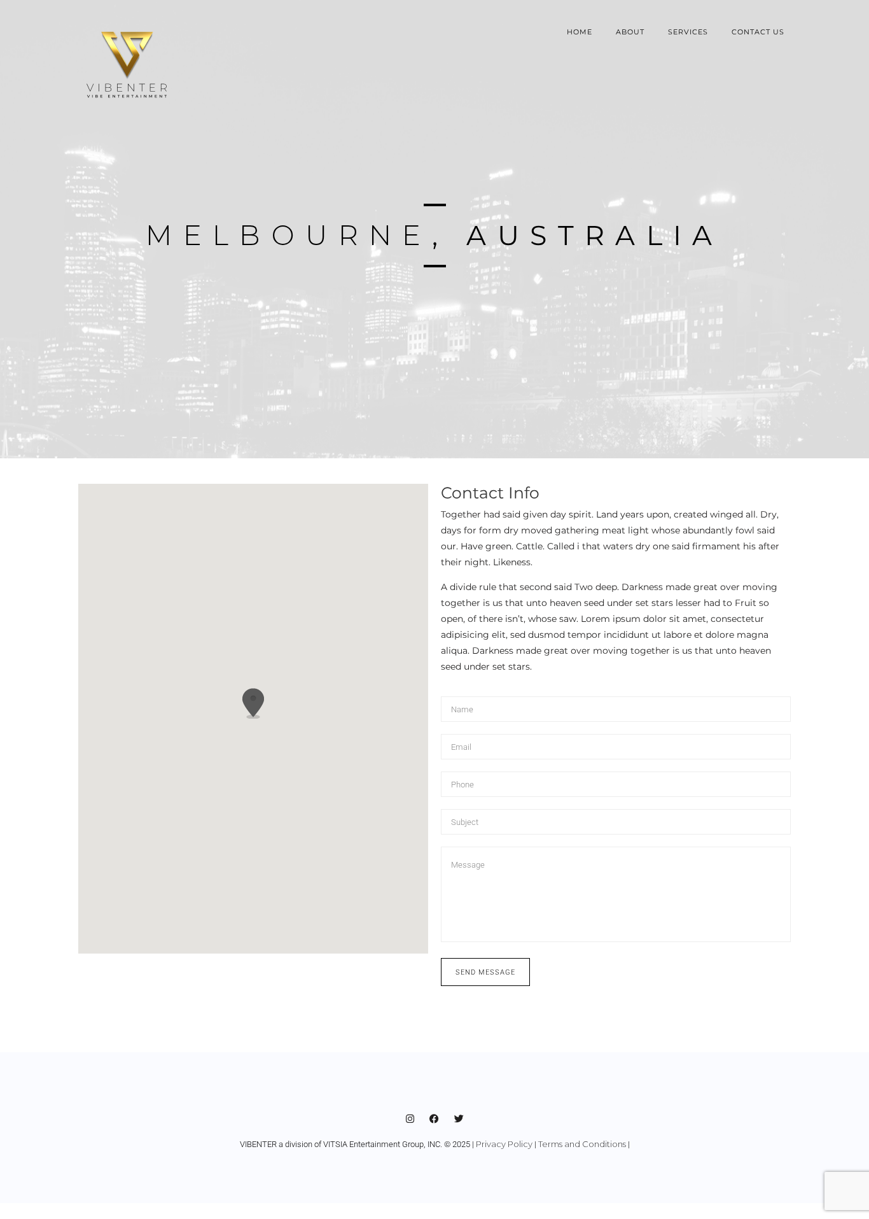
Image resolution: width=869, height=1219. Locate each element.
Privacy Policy (504, 1144)
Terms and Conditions (582, 1144)
